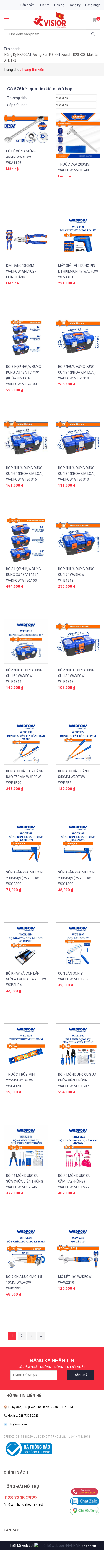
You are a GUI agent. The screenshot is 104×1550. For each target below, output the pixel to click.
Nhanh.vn (88, 1546)
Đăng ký (74, 5)
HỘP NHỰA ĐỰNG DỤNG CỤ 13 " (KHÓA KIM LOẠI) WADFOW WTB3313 (77, 473)
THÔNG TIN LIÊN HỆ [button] (22, 1395)
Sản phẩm (27, 5)
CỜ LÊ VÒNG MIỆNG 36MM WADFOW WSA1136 (21, 157)
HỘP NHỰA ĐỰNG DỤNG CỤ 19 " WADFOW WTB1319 (76, 574)
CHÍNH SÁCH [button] (16, 1472)
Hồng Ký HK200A (17, 55)
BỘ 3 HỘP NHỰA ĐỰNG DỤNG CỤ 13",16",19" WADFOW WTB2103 (23, 574)
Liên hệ (59, 5)
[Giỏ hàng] (94, 19)
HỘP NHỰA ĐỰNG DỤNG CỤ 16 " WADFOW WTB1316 (24, 676)
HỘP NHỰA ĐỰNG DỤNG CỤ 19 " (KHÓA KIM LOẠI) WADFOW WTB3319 (77, 372)
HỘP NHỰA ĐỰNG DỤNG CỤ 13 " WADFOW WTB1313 (76, 676)
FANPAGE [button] (13, 1530)
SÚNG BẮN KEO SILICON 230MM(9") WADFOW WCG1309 (76, 878)
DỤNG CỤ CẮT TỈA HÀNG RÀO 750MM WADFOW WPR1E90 (24, 777)
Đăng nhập (92, 5)
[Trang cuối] (41, 1336)
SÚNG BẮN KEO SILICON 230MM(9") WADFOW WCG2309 (24, 878)
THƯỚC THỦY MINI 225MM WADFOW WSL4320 (20, 1080)
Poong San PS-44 (45, 55)
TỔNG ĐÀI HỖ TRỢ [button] (21, 1486)
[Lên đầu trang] (91, 1522)
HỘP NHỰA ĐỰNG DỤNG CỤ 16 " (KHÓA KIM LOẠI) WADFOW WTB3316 (25, 473)
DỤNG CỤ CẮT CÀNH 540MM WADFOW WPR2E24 (73, 777)
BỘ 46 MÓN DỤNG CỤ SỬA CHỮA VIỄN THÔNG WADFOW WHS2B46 (24, 1181)
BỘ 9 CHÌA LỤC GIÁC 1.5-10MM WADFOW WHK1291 (24, 1282)
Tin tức (44, 5)
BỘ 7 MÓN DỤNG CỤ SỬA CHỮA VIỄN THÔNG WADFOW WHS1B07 (77, 1080)
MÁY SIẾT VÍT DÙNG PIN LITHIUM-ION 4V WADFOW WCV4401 (78, 271)
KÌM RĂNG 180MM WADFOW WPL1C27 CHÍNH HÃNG (21, 271)
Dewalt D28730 (73, 55)
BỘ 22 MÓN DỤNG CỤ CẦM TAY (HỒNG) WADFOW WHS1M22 (74, 1181)
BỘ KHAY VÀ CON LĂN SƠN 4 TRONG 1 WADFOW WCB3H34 (26, 979)
